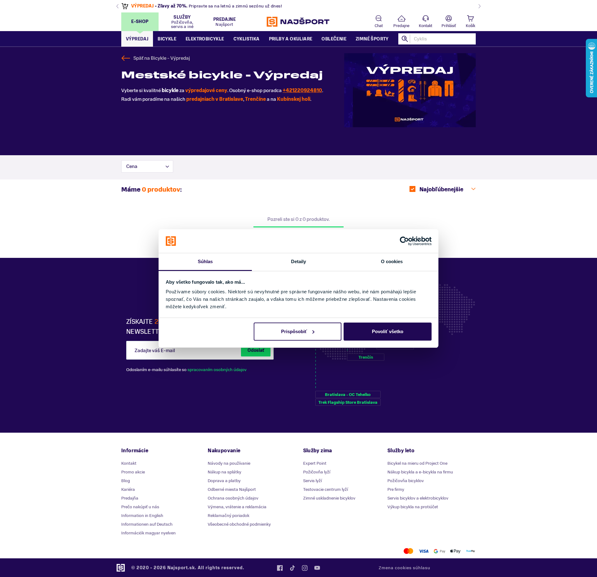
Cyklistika (247, 39)
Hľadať (405, 39)
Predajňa (129, 498)
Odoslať (256, 350)
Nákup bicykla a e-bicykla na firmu (420, 472)
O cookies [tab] (392, 261)
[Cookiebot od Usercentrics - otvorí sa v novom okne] (404, 241)
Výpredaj (137, 39)
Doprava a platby (224, 481)
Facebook (280, 568)
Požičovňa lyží (316, 472)
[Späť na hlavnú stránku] (298, 21)
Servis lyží (312, 481)
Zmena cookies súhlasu (404, 568)
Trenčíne (255, 99)
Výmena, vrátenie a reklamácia (237, 507)
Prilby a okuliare (290, 39)
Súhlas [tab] (205, 261)
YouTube (317, 568)
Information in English (142, 516)
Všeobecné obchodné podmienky (239, 524)
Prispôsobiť (294, 331)
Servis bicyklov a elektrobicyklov (417, 498)
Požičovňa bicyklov (405, 481)
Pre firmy (395, 489)
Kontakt (425, 26)
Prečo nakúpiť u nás (140, 507)
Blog (125, 481)
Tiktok (292, 568)
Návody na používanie (229, 463)
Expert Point (314, 463)
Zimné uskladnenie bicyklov (329, 498)
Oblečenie (334, 39)
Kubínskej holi (293, 99)
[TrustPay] (470, 551)
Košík (470, 26)
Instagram (305, 568)
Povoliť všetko (387, 331)
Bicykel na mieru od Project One (417, 463)
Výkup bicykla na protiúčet (412, 507)
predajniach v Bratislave (214, 99)
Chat (379, 26)
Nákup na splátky (224, 472)
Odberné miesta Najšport (232, 489)
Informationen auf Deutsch (147, 524)
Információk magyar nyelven (148, 533)
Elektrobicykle (205, 39)
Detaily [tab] (298, 261)
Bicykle (167, 39)
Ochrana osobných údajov (233, 498)
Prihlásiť (449, 26)
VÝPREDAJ (142, 6)
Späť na (161, 58)
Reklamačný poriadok (228, 516)
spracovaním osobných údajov (217, 370)
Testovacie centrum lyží (325, 489)
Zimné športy (372, 39)
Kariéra (128, 489)
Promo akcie (133, 472)
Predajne (401, 26)
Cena (131, 166)
